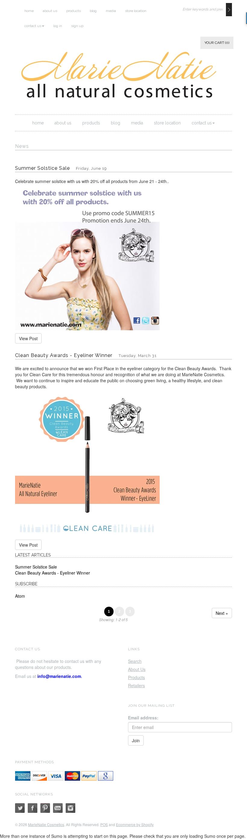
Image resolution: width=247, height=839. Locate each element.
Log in (57, 26)
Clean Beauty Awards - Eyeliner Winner (63, 355)
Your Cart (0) (217, 43)
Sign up (77, 26)
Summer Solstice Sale (42, 168)
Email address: (143, 718)
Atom (20, 596)
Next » (222, 613)
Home (29, 11)
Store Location (135, 11)
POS (104, 824)
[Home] (125, 77)
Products (73, 11)
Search (135, 661)
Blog (93, 11)
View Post (28, 338)
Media (111, 11)
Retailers (136, 685)
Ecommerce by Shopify (135, 824)
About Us (50, 11)
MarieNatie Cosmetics (46, 824)
